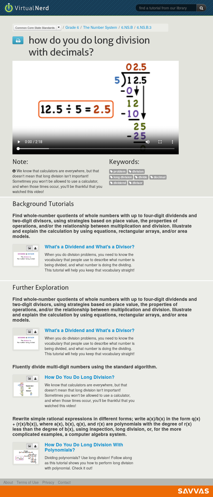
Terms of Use (28, 482)
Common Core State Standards (35, 28)
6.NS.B (127, 27)
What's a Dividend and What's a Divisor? (90, 246)
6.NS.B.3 (144, 27)
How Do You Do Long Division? (80, 377)
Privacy (48, 482)
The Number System (100, 27)
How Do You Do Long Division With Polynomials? (84, 447)
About (8, 482)
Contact (64, 482)
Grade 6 (72, 27)
